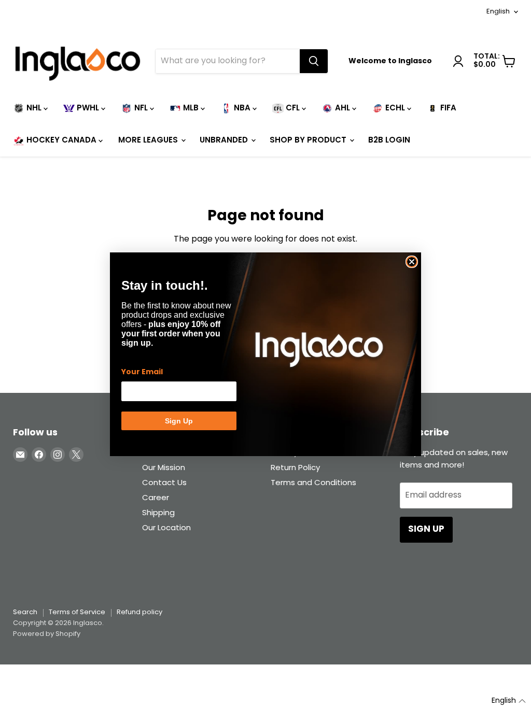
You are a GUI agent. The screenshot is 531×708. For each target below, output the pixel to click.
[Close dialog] (412, 262)
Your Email (142, 372)
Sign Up (179, 421)
